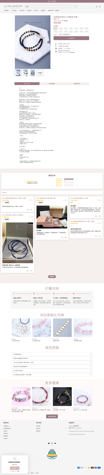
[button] (7, 10)
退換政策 (77, 83)
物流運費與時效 (7, 428)
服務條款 (32, 473)
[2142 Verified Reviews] (52, 459)
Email (59, 52)
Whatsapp (72, 52)
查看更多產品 (52, 416)
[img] (5, 200)
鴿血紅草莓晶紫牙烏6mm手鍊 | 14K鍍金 (16, 198)
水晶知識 (38, 426)
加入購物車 (71, 38)
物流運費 (52, 83)
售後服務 (6, 436)
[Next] (48, 42)
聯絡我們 (38, 431)
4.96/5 (35, 181)
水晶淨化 (6, 438)
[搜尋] (75, 6)
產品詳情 (27, 83)
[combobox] (51, 6)
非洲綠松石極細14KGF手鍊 (81, 198)
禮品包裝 (6, 433)
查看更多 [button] (73, 213)
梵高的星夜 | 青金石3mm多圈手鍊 (14, 215)
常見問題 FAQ (7, 426)
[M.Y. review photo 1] (17, 242)
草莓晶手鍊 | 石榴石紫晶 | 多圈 (48, 198)
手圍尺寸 (6, 431)
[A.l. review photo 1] (51, 217)
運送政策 (37, 473)
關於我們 (38, 428)
